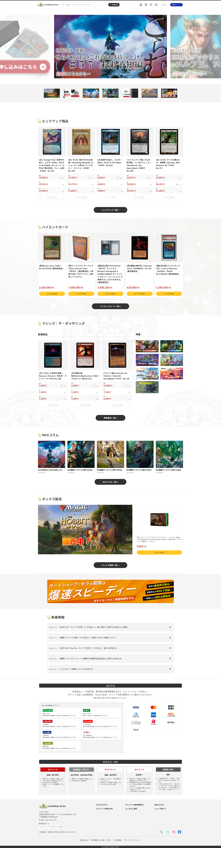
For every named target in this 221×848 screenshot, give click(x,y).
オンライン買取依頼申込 (134, 805)
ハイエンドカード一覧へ (110, 306)
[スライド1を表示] (52, 93)
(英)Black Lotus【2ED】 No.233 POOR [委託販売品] (51, 267)
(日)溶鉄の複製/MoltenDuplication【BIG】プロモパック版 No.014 (84, 376)
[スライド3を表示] (91, 93)
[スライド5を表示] (130, 93)
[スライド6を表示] (150, 93)
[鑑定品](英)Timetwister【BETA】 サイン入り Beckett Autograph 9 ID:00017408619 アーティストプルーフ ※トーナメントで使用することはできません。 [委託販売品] (110, 274)
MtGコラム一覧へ (110, 481)
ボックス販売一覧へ (110, 565)
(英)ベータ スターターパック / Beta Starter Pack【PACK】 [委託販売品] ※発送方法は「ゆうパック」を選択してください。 (80, 271)
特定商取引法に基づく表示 (101, 840)
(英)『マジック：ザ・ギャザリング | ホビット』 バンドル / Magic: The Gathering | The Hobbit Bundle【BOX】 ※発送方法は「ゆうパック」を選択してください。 (159, 539)
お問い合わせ (159, 805)
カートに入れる (52, 197)
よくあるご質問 (131, 808)
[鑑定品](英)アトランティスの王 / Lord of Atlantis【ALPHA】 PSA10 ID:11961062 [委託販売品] (168, 269)
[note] (167, 832)
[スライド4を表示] (110, 93)
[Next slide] (215, 46)
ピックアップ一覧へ (110, 210)
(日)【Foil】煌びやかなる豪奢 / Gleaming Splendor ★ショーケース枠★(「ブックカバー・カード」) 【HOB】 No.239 (80, 165)
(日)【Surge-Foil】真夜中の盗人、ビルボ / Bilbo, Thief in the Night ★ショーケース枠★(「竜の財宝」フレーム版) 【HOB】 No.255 (52, 165)
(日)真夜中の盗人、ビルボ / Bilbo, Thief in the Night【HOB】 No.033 (109, 162)
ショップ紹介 (159, 808)
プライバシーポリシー (132, 840)
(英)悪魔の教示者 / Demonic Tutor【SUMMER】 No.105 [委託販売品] (139, 268)
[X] (161, 832)
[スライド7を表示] (169, 93)
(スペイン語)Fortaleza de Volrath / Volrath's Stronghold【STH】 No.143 (116, 376)
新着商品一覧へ (110, 417)
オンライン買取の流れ (104, 808)
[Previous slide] (5, 46)
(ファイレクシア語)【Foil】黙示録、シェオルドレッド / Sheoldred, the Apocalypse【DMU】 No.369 (139, 165)
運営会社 (83, 840)
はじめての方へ (102, 805)
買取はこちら (176, 5)
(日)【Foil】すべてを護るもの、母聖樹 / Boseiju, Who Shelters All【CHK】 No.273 (168, 163)
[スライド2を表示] (71, 93)
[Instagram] (173, 832)
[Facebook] (179, 832)
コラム (164, 5)
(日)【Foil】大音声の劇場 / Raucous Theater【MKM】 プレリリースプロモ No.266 (52, 376)
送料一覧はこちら (143, 788)
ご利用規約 (117, 840)
